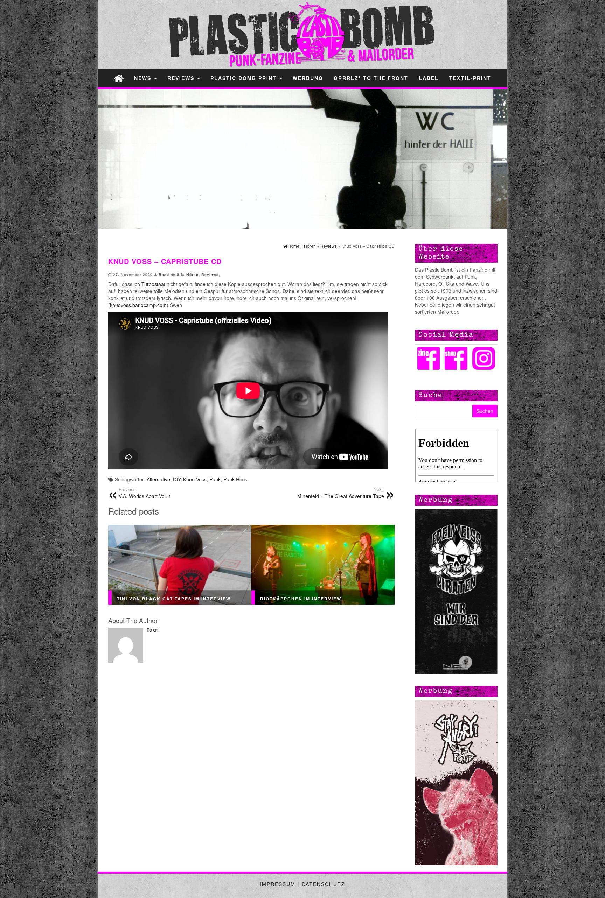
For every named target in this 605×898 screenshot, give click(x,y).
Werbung (308, 78)
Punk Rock (235, 479)
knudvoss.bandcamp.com (138, 305)
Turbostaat (154, 284)
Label (429, 78)
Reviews (181, 78)
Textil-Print (470, 78)
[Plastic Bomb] (119, 77)
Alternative (158, 479)
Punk (215, 479)
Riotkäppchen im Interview (300, 598)
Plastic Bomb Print (244, 78)
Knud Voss (195, 479)
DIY (176, 479)
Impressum (277, 884)
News (143, 78)
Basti (164, 274)
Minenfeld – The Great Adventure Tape (340, 493)
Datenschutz (323, 884)
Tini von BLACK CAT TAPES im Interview (174, 598)
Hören (192, 274)
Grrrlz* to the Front (371, 78)
